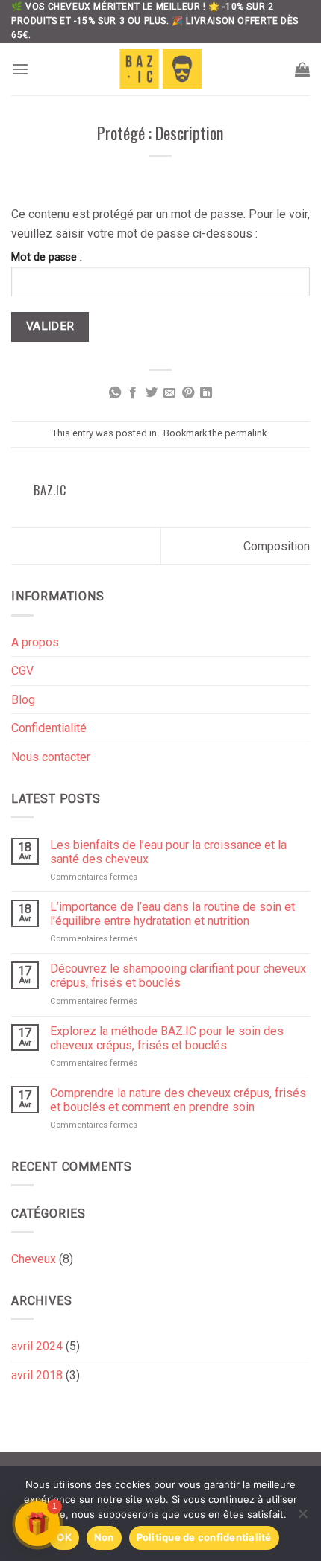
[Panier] (302, 69)
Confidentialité (49, 728)
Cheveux (33, 1259)
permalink (246, 433)
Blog (23, 700)
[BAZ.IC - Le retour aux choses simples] (160, 68)
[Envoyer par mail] (169, 393)
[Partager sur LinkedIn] (206, 393)
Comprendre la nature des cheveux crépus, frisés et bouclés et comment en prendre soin (178, 1100)
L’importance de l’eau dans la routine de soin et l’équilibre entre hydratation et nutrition (172, 914)
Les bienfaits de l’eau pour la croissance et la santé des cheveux (168, 852)
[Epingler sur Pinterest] (188, 393)
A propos (35, 642)
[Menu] (20, 69)
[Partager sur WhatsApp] (115, 393)
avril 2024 (37, 1346)
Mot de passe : (46, 257)
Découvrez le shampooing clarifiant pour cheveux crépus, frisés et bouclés (178, 975)
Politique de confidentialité (204, 1537)
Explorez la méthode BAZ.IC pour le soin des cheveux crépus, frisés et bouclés (167, 1038)
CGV (22, 671)
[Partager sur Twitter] (152, 393)
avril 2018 (37, 1375)
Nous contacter (50, 757)
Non (104, 1537)
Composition (276, 546)
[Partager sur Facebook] (133, 393)
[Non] (302, 1518)
